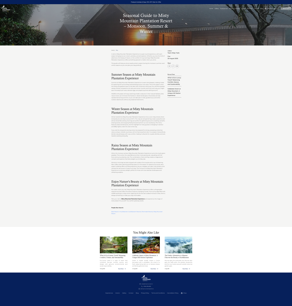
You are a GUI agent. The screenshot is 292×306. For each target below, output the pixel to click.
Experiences (224, 8)
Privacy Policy (145, 293)
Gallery (217, 8)
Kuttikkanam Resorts (134, 211)
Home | (113, 50)
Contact (256, 8)
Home (211, 8)
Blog (261, 8)
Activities (250, 8)
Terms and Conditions (158, 293)
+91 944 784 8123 (147, 286)
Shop (278, 8)
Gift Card (269, 8)
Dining (243, 8)
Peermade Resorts (147, 211)
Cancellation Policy (172, 293)
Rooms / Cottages (234, 8)
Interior (117, 293)
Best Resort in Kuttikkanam (119, 211)
